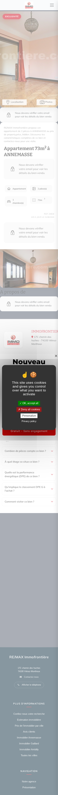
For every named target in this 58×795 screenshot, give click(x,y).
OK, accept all (30, 403)
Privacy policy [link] (29, 421)
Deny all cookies (30, 409)
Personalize (29, 415)
